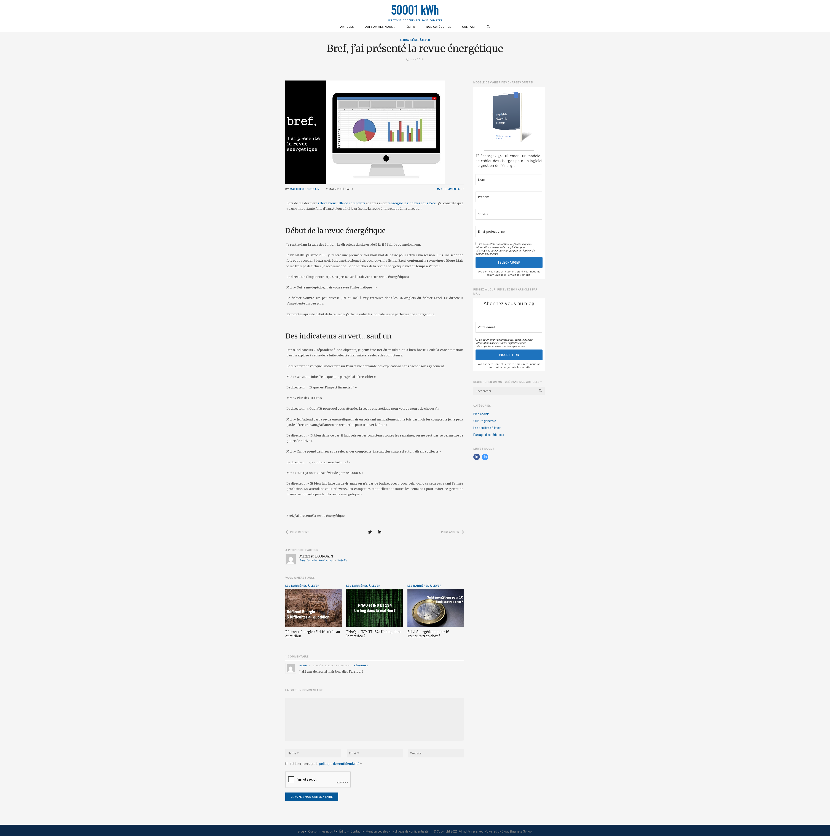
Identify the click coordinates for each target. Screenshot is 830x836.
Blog (301, 831)
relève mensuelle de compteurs (341, 203)
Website (342, 560)
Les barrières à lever (415, 40)
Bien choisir (481, 414)
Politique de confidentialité (411, 831)
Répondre (361, 665)
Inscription (509, 355)
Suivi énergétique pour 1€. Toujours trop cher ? (428, 634)
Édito (342, 831)
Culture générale (484, 421)
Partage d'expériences (488, 435)
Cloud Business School (517, 831)
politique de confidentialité (339, 764)
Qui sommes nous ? (321, 831)
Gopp (303, 665)
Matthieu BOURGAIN (304, 189)
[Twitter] (370, 532)
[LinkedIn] (379, 532)
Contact (356, 831)
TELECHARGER (509, 262)
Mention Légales (377, 831)
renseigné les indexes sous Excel (412, 203)
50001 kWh (415, 9)
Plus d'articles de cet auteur (316, 560)
